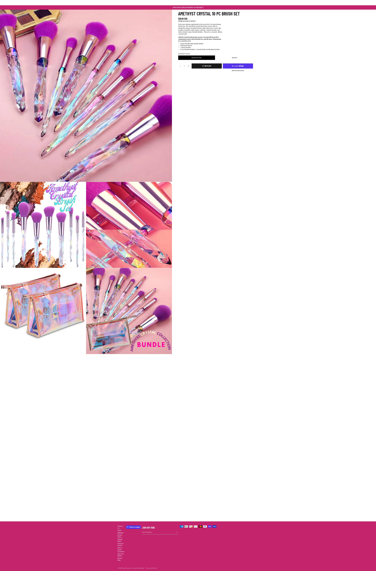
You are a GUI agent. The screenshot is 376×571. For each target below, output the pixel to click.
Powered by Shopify (138, 568)
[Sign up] (177, 532)
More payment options (238, 70)
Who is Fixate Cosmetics (121, 549)
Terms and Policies (151, 568)
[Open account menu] (252, 2)
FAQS (119, 530)
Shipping (120, 533)
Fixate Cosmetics (127, 568)
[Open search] (248, 2)
